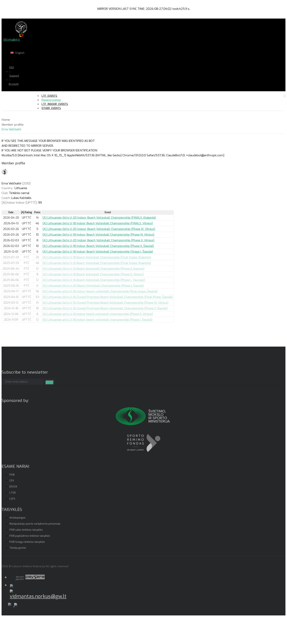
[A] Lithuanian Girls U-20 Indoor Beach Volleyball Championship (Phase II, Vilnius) (98, 240)
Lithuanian (33, 60)
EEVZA (13, 486)
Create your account (25, 97)
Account (14, 84)
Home (6, 120)
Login (23, 91)
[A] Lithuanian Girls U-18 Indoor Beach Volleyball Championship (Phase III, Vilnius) (98, 235)
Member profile (13, 125)
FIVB (12, 474)
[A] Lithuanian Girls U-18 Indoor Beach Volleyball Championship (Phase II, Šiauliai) (98, 246)
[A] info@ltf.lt (12, 39)
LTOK (12, 492)
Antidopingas (17, 517)
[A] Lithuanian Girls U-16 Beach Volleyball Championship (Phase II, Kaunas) (93, 269)
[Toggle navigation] (284, 96)
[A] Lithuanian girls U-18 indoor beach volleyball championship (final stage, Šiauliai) (100, 291)
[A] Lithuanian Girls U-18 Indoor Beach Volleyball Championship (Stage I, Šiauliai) (98, 252)
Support (14, 75)
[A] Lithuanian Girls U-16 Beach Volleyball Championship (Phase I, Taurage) (94, 280)
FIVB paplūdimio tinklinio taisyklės (29, 535)
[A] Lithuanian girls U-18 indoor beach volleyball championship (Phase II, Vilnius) (98, 314)
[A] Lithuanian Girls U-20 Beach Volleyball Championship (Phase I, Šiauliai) (93, 286)
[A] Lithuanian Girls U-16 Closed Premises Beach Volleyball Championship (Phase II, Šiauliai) (105, 308)
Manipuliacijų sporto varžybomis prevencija (34, 523)
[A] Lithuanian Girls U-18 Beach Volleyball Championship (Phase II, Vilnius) (93, 274)
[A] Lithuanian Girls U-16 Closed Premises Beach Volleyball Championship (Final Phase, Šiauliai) (108, 297)
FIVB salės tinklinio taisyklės (26, 529)
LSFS (12, 498)
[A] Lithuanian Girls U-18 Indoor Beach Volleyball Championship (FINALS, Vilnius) (98, 223)
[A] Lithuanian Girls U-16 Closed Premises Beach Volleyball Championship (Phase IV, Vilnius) (105, 303)
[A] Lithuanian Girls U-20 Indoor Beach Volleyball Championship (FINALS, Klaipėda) (99, 218)
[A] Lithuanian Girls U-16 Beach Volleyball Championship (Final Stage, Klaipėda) (97, 263)
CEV (11, 480)
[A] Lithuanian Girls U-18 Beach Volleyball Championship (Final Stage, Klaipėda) (97, 257)
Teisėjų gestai (17, 547)
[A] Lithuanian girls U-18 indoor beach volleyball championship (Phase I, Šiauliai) (97, 320)
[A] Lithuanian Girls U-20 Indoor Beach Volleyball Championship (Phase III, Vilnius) (99, 229)
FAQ (11, 67)
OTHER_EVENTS (51, 108)
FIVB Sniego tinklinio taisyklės (27, 542)
